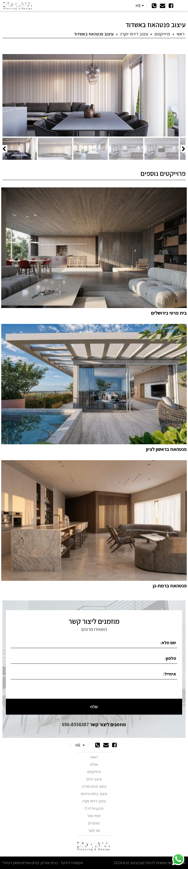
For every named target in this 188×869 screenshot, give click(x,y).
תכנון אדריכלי (94, 808)
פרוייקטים (162, 34)
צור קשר (94, 830)
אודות (94, 764)
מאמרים (94, 823)
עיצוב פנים (94, 779)
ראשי (180, 34)
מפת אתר (94, 815)
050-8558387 (94, 724)
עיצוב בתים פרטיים (94, 793)
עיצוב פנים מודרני (94, 786)
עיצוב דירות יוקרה (134, 34)
